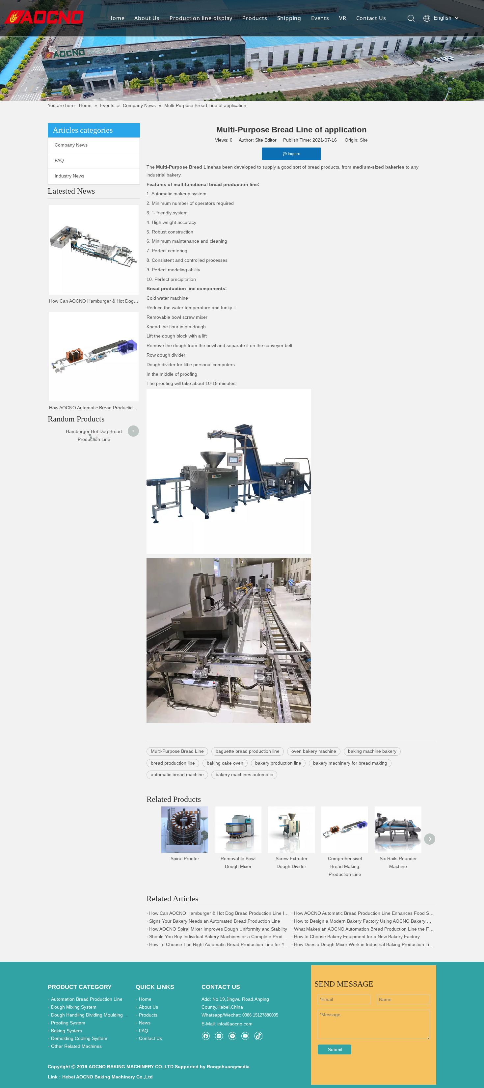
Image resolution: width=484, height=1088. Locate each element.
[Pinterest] (232, 1036)
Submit (335, 1049)
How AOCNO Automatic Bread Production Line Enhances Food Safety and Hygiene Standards (94, 407)
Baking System (66, 1030)
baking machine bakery (372, 751)
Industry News (69, 175)
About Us (146, 18)
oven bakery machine (313, 751)
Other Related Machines (76, 1046)
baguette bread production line (248, 751)
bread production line (173, 763)
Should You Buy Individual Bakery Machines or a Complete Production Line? (219, 936)
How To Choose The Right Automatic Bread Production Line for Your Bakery (219, 944)
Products (254, 18)
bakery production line (278, 763)
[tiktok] (258, 1036)
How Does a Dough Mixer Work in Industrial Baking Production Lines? (364, 944)
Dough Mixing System (73, 1007)
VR (342, 18)
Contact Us (371, 18)
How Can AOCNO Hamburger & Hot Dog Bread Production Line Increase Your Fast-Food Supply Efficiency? (94, 301)
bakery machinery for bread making (350, 763)
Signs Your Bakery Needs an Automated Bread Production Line (214, 921)
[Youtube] (245, 1036)
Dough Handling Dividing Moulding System (95, 1015)
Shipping (289, 18)
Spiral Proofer (185, 858)
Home (116, 18)
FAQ (59, 160)
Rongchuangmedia (228, 1066)
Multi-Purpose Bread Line (177, 751)
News (144, 1022)
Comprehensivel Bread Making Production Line (345, 866)
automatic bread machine (177, 774)
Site (364, 140)
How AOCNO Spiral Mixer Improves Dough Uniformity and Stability (218, 929)
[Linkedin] (219, 1036)
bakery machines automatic (244, 774)
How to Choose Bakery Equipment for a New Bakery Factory (357, 936)
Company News (71, 145)
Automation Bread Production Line (86, 999)
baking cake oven (225, 763)
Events (320, 18)
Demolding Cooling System (79, 1038)
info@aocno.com (235, 1023)
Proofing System (68, 1022)
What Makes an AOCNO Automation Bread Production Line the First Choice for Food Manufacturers (364, 929)
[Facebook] (206, 1036)
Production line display (201, 18)
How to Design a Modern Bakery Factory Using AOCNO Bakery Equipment (364, 921)
